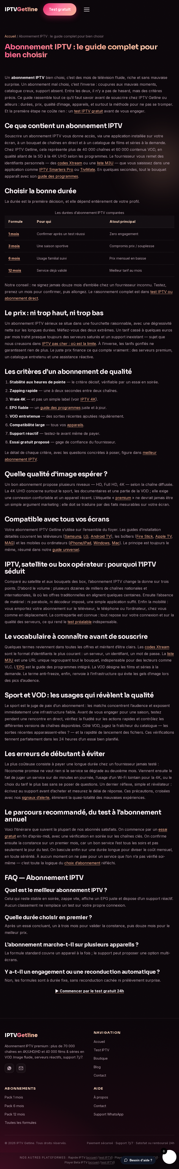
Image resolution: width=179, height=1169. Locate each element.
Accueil (10, 36)
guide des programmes (58, 176)
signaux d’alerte (35, 797)
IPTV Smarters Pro (56, 169)
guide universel (65, 549)
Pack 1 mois (14, 1097)
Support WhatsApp (109, 1114)
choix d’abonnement (82, 863)
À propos (101, 1097)
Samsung (73, 536)
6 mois (14, 258)
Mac (116, 543)
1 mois (13, 234)
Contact (100, 1075)
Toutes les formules (20, 1123)
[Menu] (86, 9)
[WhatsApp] (9, 1068)
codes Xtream (70, 163)
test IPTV (105, 1157)
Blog (97, 1067)
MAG (9, 543)
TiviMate (87, 169)
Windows (101, 543)
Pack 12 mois (15, 1114)
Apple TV (163, 536)
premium (123, 497)
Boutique (101, 1058)
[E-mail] (21, 1068)
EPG (20, 667)
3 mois (14, 246)
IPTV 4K (88, 399)
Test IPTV (101, 1050)
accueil (92, 1157)
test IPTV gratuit (88, 111)
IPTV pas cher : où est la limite (69, 343)
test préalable (80, 621)
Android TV (101, 536)
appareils (75, 424)
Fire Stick (144, 536)
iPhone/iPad (80, 543)
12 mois (14, 270)
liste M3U (105, 163)
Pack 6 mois (14, 1106)
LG (85, 536)
